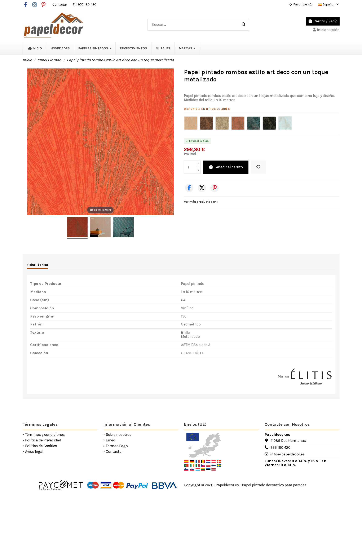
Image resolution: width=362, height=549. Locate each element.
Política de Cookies (41, 446)
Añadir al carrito (229, 167)
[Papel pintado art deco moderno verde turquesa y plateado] (253, 123)
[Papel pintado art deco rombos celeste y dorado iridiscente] (285, 123)
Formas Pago (117, 446)
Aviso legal (34, 452)
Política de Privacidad (43, 440)
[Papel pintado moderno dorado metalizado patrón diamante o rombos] (222, 123)
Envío (110, 440)
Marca (283, 376)
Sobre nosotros (118, 435)
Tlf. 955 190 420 (84, 4)
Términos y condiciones (45, 435)
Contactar (60, 4)
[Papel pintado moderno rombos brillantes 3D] (191, 123)
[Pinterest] (214, 188)
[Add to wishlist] (258, 167)
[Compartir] (189, 188)
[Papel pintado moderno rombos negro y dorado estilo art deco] (269, 123)
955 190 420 (280, 447)
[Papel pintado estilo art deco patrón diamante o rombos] (206, 123)
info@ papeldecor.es (287, 454)
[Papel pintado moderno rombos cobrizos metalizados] (238, 123)
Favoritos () (302, 4)
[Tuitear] (202, 188)
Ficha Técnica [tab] (37, 265)
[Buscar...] (243, 25)
